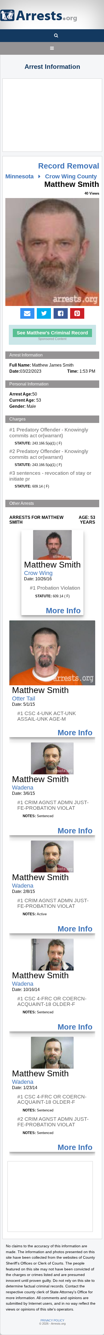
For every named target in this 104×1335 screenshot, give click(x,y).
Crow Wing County (71, 176)
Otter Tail (23, 698)
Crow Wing (38, 573)
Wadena (22, 787)
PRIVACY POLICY (52, 1320)
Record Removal (68, 166)
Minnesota (19, 176)
